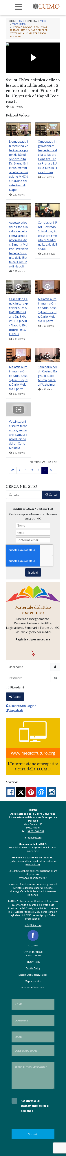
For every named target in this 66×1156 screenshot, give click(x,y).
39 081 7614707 (35, 831)
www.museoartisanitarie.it (33, 877)
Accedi (17, 697)
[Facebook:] (10, 792)
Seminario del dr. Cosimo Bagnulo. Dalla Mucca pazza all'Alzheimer (47, 375)
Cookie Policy (33, 968)
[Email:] (41, 792)
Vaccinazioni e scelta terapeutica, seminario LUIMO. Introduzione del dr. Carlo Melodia (18, 435)
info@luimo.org (33, 837)
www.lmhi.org (32, 864)
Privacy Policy (33, 961)
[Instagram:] (51, 792)
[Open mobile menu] (18, 7)
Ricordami (17, 687)
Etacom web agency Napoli (33, 974)
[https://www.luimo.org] (46, 6)
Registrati (16, 710)
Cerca (53, 495)
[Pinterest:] (31, 792)
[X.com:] (20, 792)
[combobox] (24, 495)
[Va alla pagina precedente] (19, 470)
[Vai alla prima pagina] (12, 470)
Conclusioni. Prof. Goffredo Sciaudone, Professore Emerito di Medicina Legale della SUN (47, 236)
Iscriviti (33, 573)
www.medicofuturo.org (33, 753)
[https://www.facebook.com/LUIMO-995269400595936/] (32, 935)
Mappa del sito (33, 981)
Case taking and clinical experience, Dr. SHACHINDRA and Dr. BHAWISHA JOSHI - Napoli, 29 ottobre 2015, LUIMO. (18, 316)
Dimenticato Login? (22, 706)
